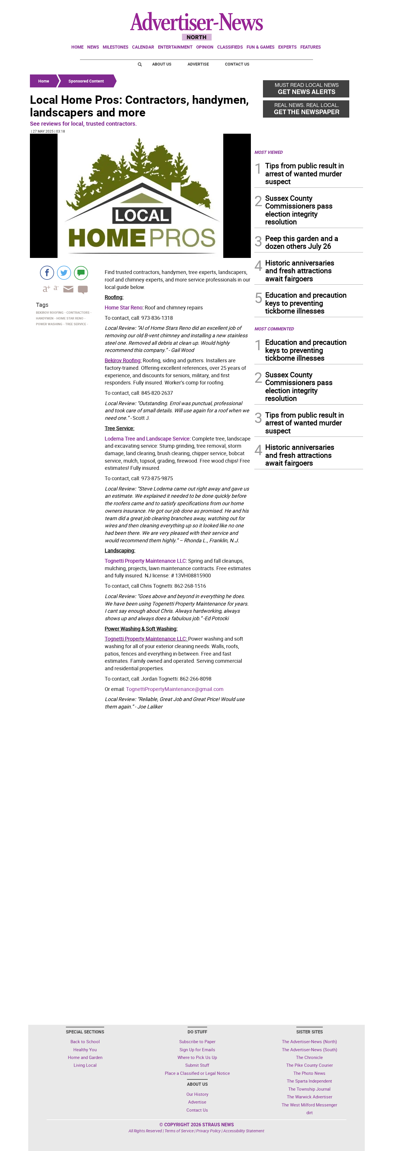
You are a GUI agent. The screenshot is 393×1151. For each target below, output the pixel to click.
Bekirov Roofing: (123, 360)
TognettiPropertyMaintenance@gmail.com (175, 688)
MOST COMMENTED (274, 329)
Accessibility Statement (243, 1130)
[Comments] (81, 273)
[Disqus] (140, 791)
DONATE (349, 6)
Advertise (198, 64)
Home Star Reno (123, 307)
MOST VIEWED (268, 152)
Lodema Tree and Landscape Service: (148, 438)
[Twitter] (64, 273)
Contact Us (237, 64)
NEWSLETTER (317, 6)
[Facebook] (47, 273)
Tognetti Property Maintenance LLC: (146, 560)
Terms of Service (179, 1130)
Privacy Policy (208, 1130)
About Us (161, 64)
